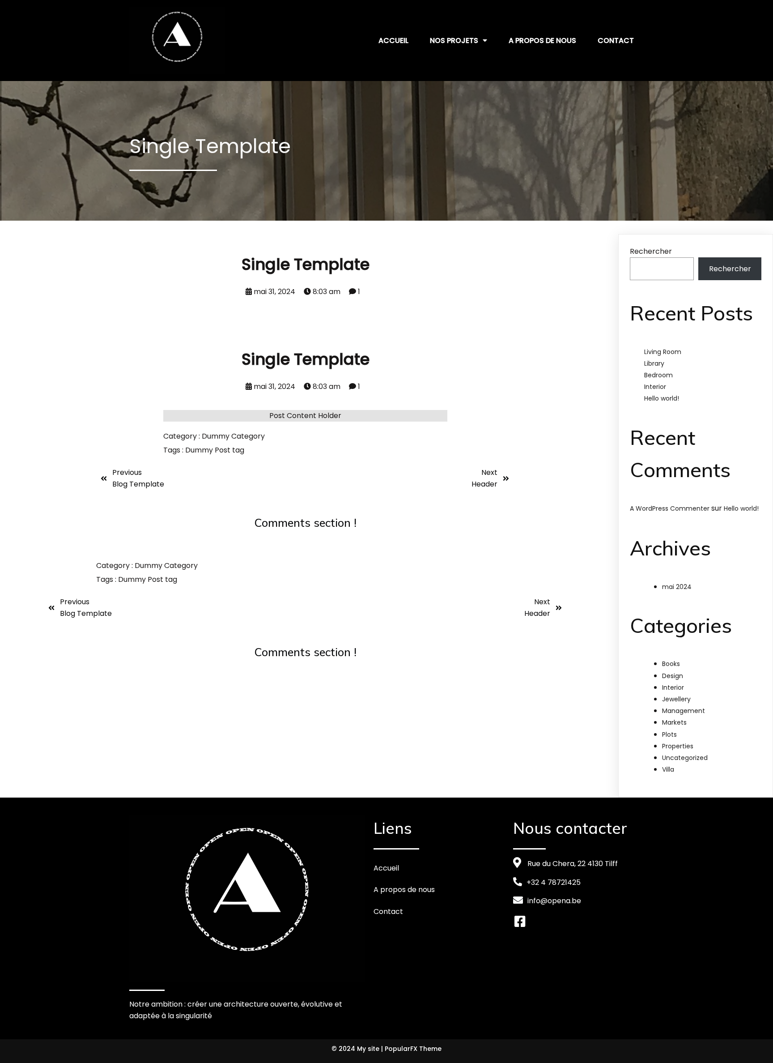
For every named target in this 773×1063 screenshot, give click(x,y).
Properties (677, 746)
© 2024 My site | (358, 1048)
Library (654, 363)
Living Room (662, 351)
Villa (668, 769)
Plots (669, 734)
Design (672, 675)
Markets (674, 722)
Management (683, 710)
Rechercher (651, 251)
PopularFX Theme (413, 1048)
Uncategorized (685, 757)
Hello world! (661, 398)
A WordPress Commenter (669, 508)
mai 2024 (677, 586)
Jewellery (676, 699)
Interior (655, 386)
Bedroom (658, 375)
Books (671, 663)
